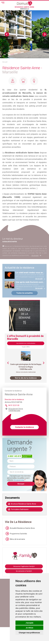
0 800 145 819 (14, 456)
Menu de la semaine (17, 539)
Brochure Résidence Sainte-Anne (23, 504)
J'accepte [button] (29, 623)
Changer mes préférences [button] (29, 633)
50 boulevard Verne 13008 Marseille (15, 410)
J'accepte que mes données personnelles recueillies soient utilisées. (19, 478)
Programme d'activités (18, 534)
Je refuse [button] (29, 628)
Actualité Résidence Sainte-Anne (22, 528)
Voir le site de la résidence (26, 378)
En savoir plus (19, 480)
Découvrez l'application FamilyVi (24, 566)
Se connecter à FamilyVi (24, 571)
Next (44, 34)
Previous (7, 34)
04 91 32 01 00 (13, 405)
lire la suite (35, 255)
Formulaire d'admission (20, 509)
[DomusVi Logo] (24, 3)
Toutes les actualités (24, 293)
